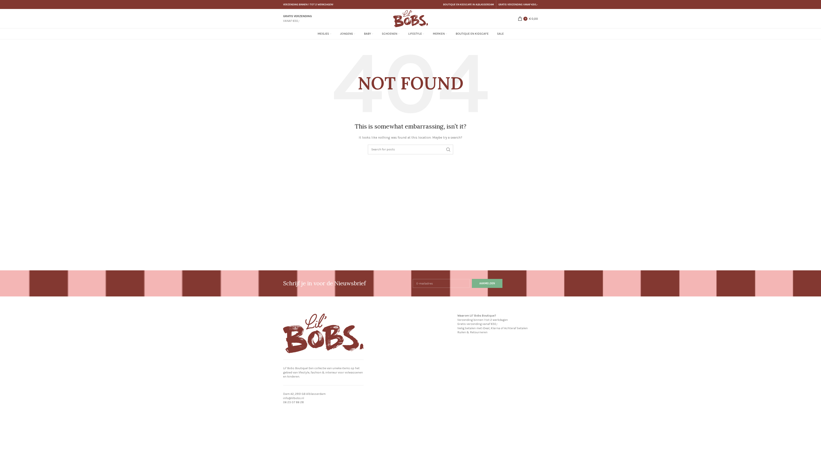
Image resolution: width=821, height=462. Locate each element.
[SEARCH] (448, 149)
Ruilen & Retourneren (472, 332)
